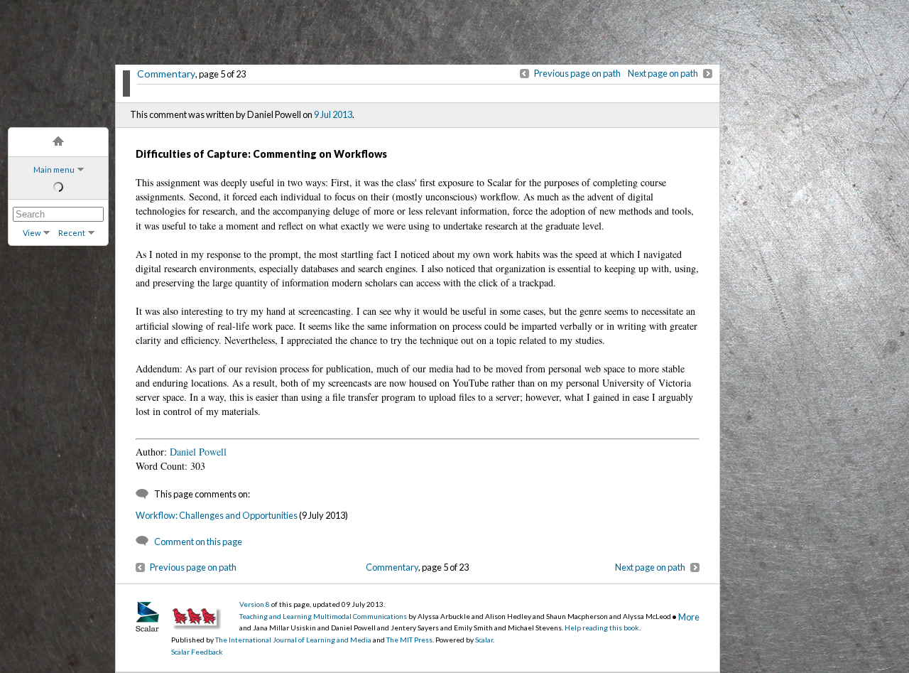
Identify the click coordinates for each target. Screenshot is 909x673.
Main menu (54, 169)
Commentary (166, 74)
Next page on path (663, 73)
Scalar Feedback (197, 651)
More (689, 617)
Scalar (484, 639)
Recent (71, 232)
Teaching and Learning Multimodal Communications (323, 616)
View (31, 232)
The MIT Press (409, 639)
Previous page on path (577, 73)
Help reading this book (602, 627)
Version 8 (254, 604)
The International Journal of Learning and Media (293, 639)
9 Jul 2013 (333, 114)
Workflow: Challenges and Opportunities (217, 515)
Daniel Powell (198, 451)
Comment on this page (198, 541)
